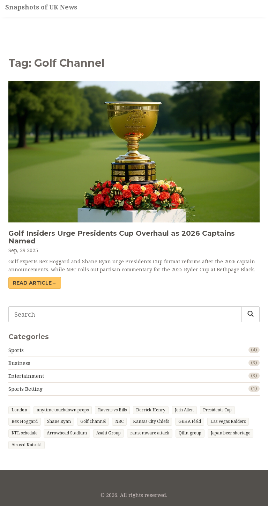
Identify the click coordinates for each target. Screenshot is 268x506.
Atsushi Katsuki (27, 444)
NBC (119, 421)
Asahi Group (108, 433)
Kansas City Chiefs (151, 421)
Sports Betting (25, 389)
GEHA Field (189, 421)
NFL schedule (24, 433)
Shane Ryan (59, 421)
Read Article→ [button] (35, 283)
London (19, 410)
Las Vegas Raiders (228, 421)
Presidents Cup (217, 410)
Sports (16, 350)
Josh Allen (184, 410)
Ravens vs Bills (112, 410)
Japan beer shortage (230, 433)
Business (19, 363)
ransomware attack (149, 433)
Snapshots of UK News (41, 7)
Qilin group (190, 433)
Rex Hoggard (25, 421)
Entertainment (26, 376)
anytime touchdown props (63, 410)
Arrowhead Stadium (67, 433)
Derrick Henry (150, 410)
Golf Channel (93, 421)
